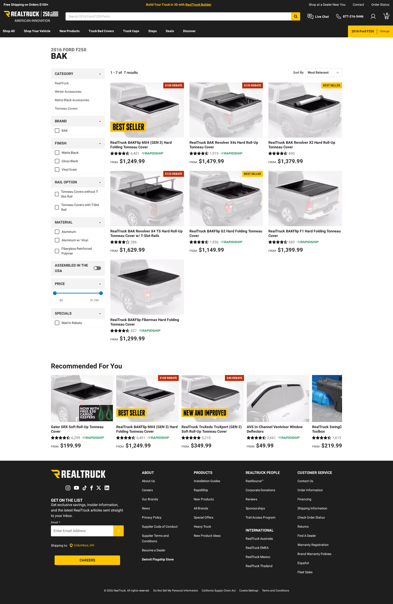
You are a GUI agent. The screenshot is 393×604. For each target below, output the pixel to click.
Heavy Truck (202, 526)
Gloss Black (70, 161)
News (146, 508)
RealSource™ (255, 481)
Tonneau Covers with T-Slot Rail (80, 207)
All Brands (201, 508)
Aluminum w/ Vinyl (75, 240)
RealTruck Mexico (258, 557)
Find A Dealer (306, 535)
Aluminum (69, 232)
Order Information (310, 490)
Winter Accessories (68, 91)
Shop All (9, 31)
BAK (65, 130)
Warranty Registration (313, 545)
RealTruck (62, 83)
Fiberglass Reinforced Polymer (76, 251)
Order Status (380, 4)
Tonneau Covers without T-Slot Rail (79, 194)
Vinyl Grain (69, 169)
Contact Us (305, 481)
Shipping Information (312, 508)
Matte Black (70, 152)
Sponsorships (255, 508)
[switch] (78, 268)
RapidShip (201, 490)
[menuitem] (9, 31)
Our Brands (150, 499)
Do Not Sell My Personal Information (175, 590)
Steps (152, 31)
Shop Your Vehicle (37, 31)
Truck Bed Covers (101, 31)
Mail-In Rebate (72, 323)
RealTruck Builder (198, 4)
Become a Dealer (153, 550)
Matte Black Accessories (72, 100)
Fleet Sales (304, 572)
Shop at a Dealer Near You (327, 4)
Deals (170, 31)
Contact (358, 4)
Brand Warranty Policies (314, 554)
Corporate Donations (260, 490)
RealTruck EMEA (257, 548)
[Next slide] (337, 412)
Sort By (298, 72)
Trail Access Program (260, 517)
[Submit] (118, 530)
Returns (303, 526)
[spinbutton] (61, 300)
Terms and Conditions (275, 590)
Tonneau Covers (66, 108)
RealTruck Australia (259, 538)
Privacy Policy (151, 517)
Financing (304, 499)
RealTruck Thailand (259, 566)
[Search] (295, 16)
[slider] (55, 293)
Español (303, 563)
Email (55, 522)
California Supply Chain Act (219, 590)
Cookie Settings (248, 590)
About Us (148, 481)
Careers (147, 490)
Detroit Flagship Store (158, 559)
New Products (70, 31)
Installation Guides (207, 481)
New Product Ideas (207, 535)
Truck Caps (131, 31)
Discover (189, 31)
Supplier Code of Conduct (160, 526)
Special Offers (203, 517)
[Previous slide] (55, 412)
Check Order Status (311, 517)
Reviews (251, 499)
